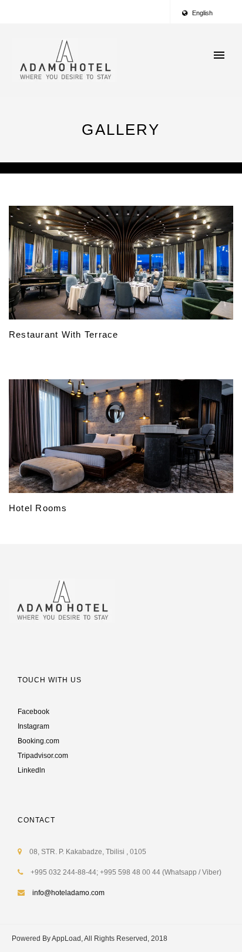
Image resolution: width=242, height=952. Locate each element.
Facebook (33, 712)
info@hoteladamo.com (68, 893)
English (201, 12)
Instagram (33, 726)
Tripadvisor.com (43, 756)
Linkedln (31, 770)
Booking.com (38, 741)
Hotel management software (56, 167)
